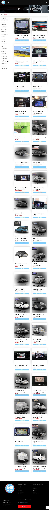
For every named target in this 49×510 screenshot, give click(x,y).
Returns (34, 486)
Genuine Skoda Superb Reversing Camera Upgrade (38, 164)
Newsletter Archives (21, 493)
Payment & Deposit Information (8, 504)
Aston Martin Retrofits (4, 26)
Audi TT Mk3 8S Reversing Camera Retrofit (37, 240)
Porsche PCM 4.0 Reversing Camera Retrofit (20, 88)
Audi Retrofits (3, 27)
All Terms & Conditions (6, 500)
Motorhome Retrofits (4, 44)
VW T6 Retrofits (3, 66)
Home (2, 14)
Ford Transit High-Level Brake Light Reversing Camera (39, 37)
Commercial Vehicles (4, 34)
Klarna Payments (6, 505)
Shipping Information (36, 493)
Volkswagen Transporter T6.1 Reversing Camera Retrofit (39, 468)
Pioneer (2, 46)
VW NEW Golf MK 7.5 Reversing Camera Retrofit (20, 392)
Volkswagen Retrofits (4, 63)
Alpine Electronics (4, 24)
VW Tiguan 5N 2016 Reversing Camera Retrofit (38, 417)
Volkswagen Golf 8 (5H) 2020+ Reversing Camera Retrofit (21, 367)
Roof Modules (3, 51)
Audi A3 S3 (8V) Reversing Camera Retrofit (20, 214)
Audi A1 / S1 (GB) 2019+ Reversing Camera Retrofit (21, 189)
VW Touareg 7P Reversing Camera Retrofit (20, 443)
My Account (35, 490)
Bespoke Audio (3, 31)
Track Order (34, 488)
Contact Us (20, 490)
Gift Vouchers (3, 41)
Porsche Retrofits (4, 48)
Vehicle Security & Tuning (5, 61)
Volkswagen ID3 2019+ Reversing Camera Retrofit (39, 367)
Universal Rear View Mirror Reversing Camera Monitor (38, 113)
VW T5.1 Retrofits (4, 65)
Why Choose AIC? (20, 492)
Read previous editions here (24, 502)
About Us (19, 486)
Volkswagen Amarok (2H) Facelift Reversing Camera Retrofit (39, 443)
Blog (18, 488)
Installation (34, 492)
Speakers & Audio (4, 58)
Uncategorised (3, 60)
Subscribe (24, 506)
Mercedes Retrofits (4, 43)
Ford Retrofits (3, 39)
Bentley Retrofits (4, 29)
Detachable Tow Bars (4, 38)
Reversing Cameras (4, 49)
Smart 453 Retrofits (4, 56)
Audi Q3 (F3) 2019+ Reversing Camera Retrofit (20, 290)
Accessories (3, 22)
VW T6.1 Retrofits (4, 68)
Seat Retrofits (3, 53)
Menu (8, 2)
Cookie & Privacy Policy (7, 502)
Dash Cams (3, 36)
